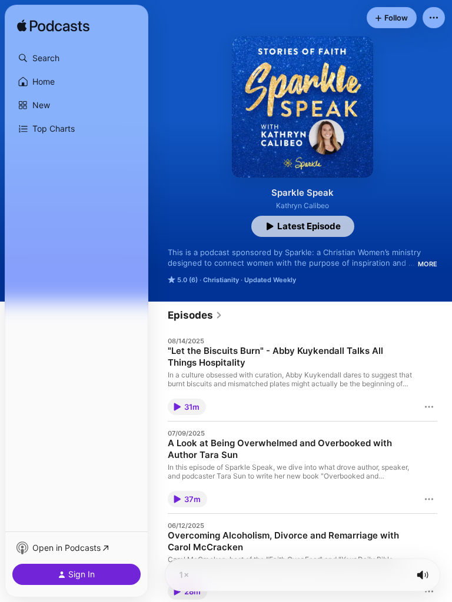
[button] (76, 58)
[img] (53, 26)
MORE (427, 264)
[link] (195, 315)
